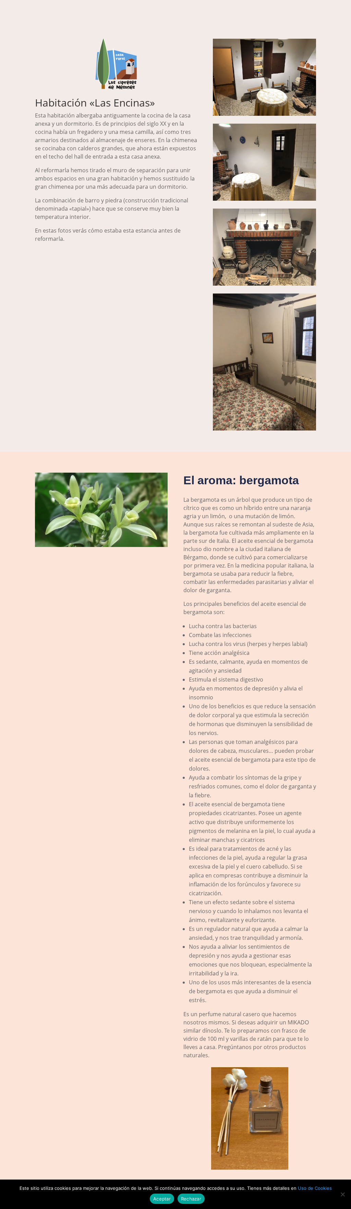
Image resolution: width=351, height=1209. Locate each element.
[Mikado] (249, 1167)
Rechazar (191, 1198)
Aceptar (162, 1198)
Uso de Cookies (315, 1188)
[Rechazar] (342, 1194)
